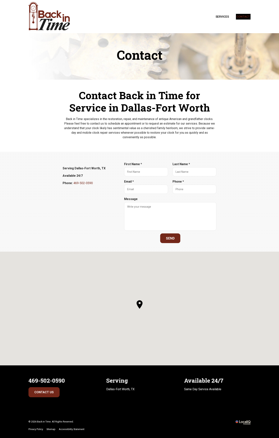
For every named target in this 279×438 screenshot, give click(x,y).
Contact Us (44, 392)
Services (222, 16)
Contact (243, 16)
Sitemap (50, 429)
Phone (179, 182)
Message (131, 199)
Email (130, 182)
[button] (139, 304)
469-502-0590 (83, 183)
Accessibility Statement (71, 429)
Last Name (182, 164)
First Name (134, 164)
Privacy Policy (35, 429)
